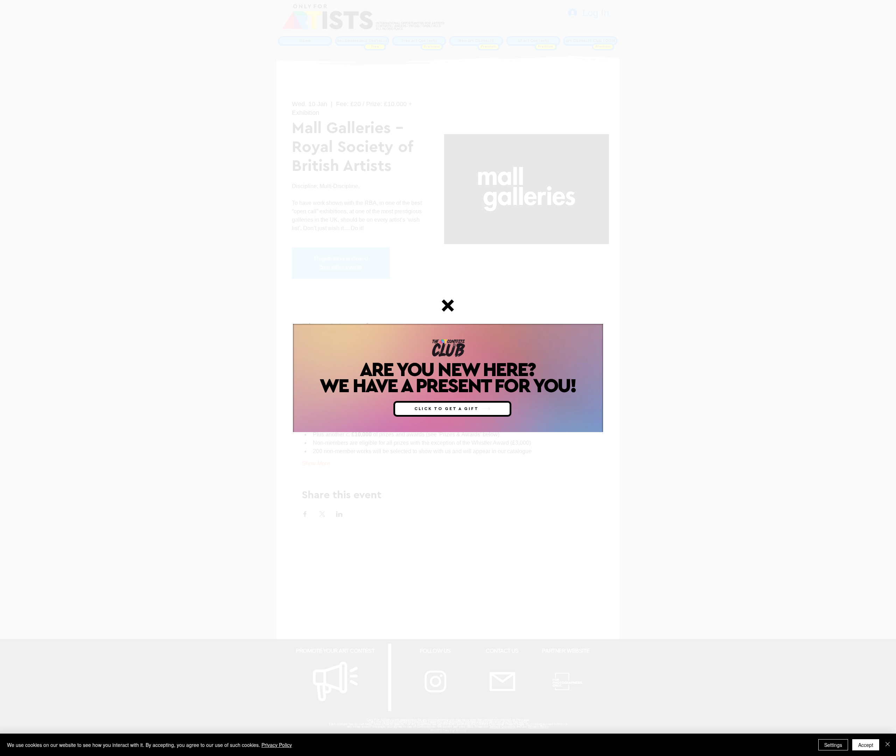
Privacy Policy (276, 744)
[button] (448, 305)
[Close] (887, 744)
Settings (833, 744)
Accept (865, 744)
